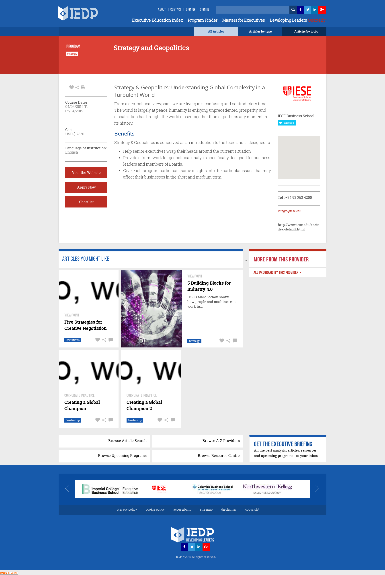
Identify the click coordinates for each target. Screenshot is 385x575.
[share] (77, 87)
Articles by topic (306, 31)
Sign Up (191, 10)
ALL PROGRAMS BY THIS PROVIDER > (277, 273)
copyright (252, 509)
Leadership (73, 420)
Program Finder (202, 20)
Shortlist (86, 201)
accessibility (182, 509)
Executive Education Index (157, 20)
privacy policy (127, 509)
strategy (72, 54)
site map (206, 509)
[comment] (110, 340)
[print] (83, 87)
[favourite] (71, 87)
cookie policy (155, 509)
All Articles (216, 31)
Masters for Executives (243, 20)
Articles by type (260, 31)
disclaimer (229, 509)
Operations (73, 340)
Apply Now (86, 187)
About (162, 10)
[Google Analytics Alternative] (9, 572)
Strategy (194, 341)
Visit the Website (86, 172)
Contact (176, 10)
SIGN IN (204, 10)
